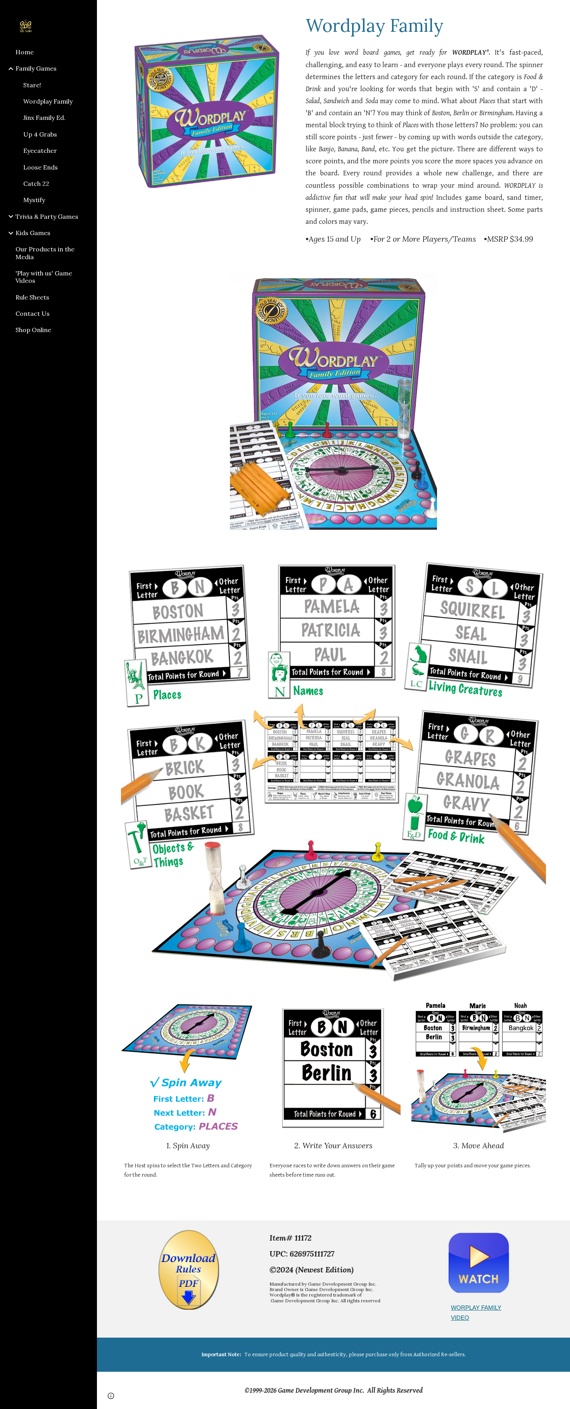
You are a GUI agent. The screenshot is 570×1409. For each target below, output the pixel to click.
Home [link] (25, 52)
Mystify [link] (34, 200)
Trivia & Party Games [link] (47, 216)
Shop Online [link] (33, 330)
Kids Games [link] (33, 233)
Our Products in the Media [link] (45, 252)
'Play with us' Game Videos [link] (44, 276)
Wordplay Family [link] (48, 101)
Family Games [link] (36, 68)
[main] (424, 25)
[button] (560, 11)
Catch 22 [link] (36, 183)
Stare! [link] (32, 85)
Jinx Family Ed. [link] (44, 117)
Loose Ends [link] (40, 167)
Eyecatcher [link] (40, 150)
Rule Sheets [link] (32, 297)
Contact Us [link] (33, 313)
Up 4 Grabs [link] (40, 134)
